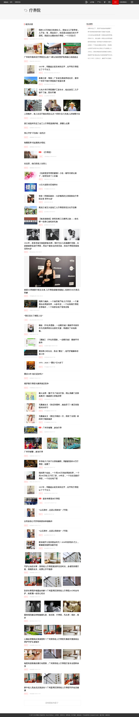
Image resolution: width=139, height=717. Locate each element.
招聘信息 (68, 715)
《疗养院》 (47, 152)
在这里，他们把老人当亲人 (35, 164)
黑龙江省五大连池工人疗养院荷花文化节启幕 (58, 207)
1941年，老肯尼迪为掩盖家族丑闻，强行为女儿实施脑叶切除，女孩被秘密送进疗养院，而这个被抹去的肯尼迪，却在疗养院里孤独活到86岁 (51, 246)
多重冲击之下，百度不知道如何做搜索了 (100, 28)
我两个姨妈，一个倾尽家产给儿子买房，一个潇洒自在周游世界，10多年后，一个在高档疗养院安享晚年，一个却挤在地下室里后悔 (58, 304)
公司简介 (57, 715)
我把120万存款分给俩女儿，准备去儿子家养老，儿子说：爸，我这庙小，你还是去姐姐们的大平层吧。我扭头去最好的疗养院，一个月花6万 (59, 33)
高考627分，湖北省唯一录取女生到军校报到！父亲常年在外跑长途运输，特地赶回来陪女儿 (101, 38)
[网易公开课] (92, 2)
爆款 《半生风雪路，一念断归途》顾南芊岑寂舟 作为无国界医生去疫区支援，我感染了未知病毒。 (59, 328)
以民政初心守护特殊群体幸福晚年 (38, 521)
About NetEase (50, 715)
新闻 (26, 320)
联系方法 (62, 715)
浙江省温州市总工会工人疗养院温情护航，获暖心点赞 (47, 123)
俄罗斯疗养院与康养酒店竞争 (36, 383)
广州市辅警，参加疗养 (52, 428)
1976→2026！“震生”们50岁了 (51, 363)
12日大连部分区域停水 (48, 185)
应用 (11, 2)
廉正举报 (102, 715)
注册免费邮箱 (123, 2)
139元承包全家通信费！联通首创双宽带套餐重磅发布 (101, 35)
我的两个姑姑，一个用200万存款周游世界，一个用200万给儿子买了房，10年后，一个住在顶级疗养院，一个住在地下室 (59, 476)
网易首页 (6, 2)
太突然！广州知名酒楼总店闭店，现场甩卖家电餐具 (101, 45)
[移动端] (86, 2)
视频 (41, 156)
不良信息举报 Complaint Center (91, 715)
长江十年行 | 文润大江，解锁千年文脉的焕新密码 (101, 58)
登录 (115, 2)
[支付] (105, 2)
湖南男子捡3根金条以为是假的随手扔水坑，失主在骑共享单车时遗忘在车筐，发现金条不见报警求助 (101, 55)
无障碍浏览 (17, 2)
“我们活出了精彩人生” (33, 316)
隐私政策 (79, 715)
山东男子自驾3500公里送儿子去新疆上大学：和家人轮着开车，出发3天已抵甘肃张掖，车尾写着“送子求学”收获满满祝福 (101, 48)
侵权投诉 (107, 715)
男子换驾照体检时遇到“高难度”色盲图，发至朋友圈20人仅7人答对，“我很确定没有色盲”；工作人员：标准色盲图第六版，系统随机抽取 (101, 32)
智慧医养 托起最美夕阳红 (34, 143)
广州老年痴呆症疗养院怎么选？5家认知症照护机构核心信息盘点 (51, 57)
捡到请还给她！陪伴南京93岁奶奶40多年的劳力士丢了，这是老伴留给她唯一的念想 (101, 41)
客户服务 (73, 715)
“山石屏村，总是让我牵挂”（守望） (54, 510)
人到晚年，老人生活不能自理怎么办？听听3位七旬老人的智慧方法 (52, 114)
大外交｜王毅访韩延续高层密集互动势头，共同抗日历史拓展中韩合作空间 (101, 51)
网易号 (26, 39)
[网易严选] (99, 2)
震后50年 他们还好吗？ (33, 374)
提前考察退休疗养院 (51, 499)
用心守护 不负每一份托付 (34, 133)
